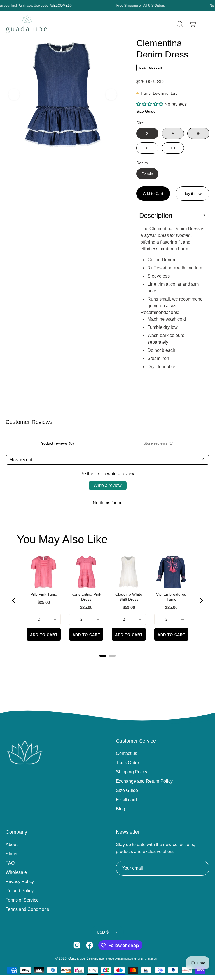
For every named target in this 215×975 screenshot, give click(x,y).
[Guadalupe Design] (27, 24)
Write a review (108, 485)
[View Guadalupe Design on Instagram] (77, 945)
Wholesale (16, 872)
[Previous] (14, 94)
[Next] (111, 94)
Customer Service (136, 741)
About (11, 844)
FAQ (10, 863)
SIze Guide (127, 790)
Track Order (127, 762)
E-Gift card (126, 799)
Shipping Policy (131, 772)
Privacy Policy (20, 881)
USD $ (103, 932)
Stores (12, 853)
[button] (179, 24)
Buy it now (192, 193)
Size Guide (146, 111)
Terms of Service (22, 900)
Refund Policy (20, 890)
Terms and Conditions (27, 909)
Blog (120, 809)
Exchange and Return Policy (144, 781)
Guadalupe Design (82, 958)
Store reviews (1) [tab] (158, 443)
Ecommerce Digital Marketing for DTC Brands (128, 958)
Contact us (126, 753)
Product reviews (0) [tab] (56, 443)
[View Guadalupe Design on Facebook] (89, 945)
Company (16, 832)
